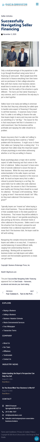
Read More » (6, 382)
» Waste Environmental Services (13, 322)
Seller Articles (7, 16)
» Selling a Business (9, 314)
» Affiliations (6, 351)
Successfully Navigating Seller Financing (22, 279)
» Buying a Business (9, 310)
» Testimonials (7, 355)
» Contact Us (6, 359)
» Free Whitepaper (8, 326)
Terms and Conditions (8, 432)
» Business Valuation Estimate (12, 318)
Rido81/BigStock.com (8, 272)
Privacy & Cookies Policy (26, 432)
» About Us (6, 343)
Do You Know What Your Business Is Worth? (18, 388)
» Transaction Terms (9, 330)
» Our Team (6, 347)
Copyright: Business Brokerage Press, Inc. (15, 265)
